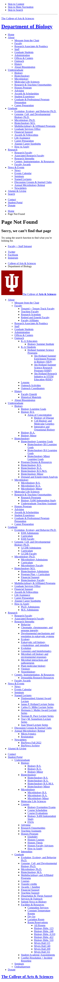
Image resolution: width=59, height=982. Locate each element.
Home (11, 34)
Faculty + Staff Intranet (20, 246)
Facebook (13, 254)
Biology (26, 26)
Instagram (13, 257)
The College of (39, 294)
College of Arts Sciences (22, 263)
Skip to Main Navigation (20, 7)
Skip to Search (15, 10)
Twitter (11, 251)
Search (11, 194)
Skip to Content (16, 4)
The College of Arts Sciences (17, 18)
